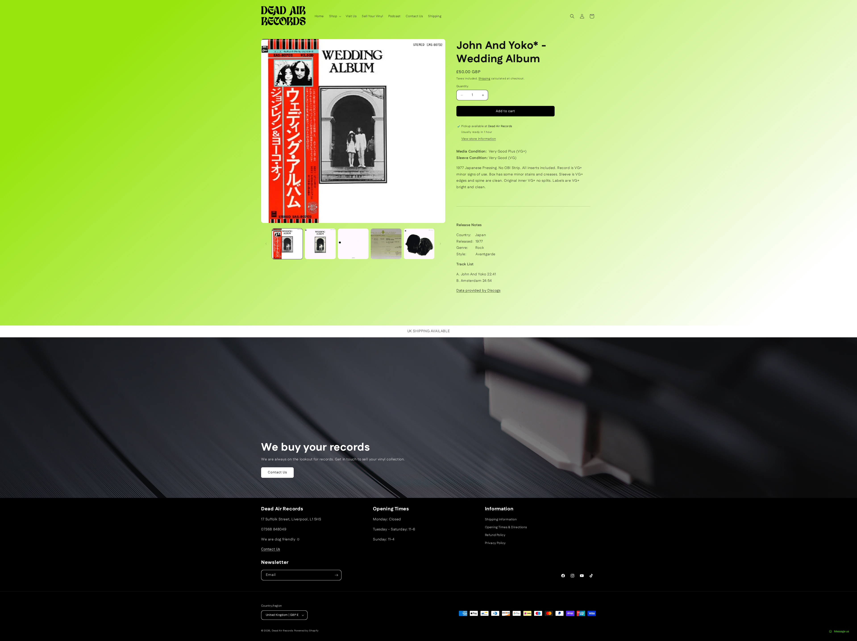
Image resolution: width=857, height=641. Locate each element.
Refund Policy (495, 535)
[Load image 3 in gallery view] (353, 244)
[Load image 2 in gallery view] (320, 244)
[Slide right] (440, 244)
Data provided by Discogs (478, 290)
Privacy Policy (495, 543)
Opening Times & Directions (506, 527)
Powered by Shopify (306, 631)
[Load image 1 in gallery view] (287, 244)
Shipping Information (501, 519)
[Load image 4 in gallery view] (386, 244)
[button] (335, 16)
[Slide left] (266, 244)
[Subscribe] (336, 575)
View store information (478, 139)
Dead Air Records (282, 631)
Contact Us (277, 472)
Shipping (484, 78)
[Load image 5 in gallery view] (419, 244)
